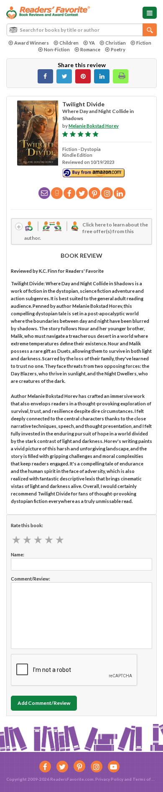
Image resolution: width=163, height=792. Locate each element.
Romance (90, 49)
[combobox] (81, 29)
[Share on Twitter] (64, 76)
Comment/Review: (30, 578)
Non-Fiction (57, 49)
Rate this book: (27, 525)
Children (69, 42)
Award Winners (31, 42)
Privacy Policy (109, 779)
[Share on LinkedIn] (102, 76)
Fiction (143, 42)
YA (92, 42)
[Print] (120, 76)
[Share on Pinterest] (83, 76)
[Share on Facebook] (45, 76)
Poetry (118, 49)
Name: (17, 554)
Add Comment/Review (44, 703)
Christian (115, 42)
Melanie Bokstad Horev (94, 125)
